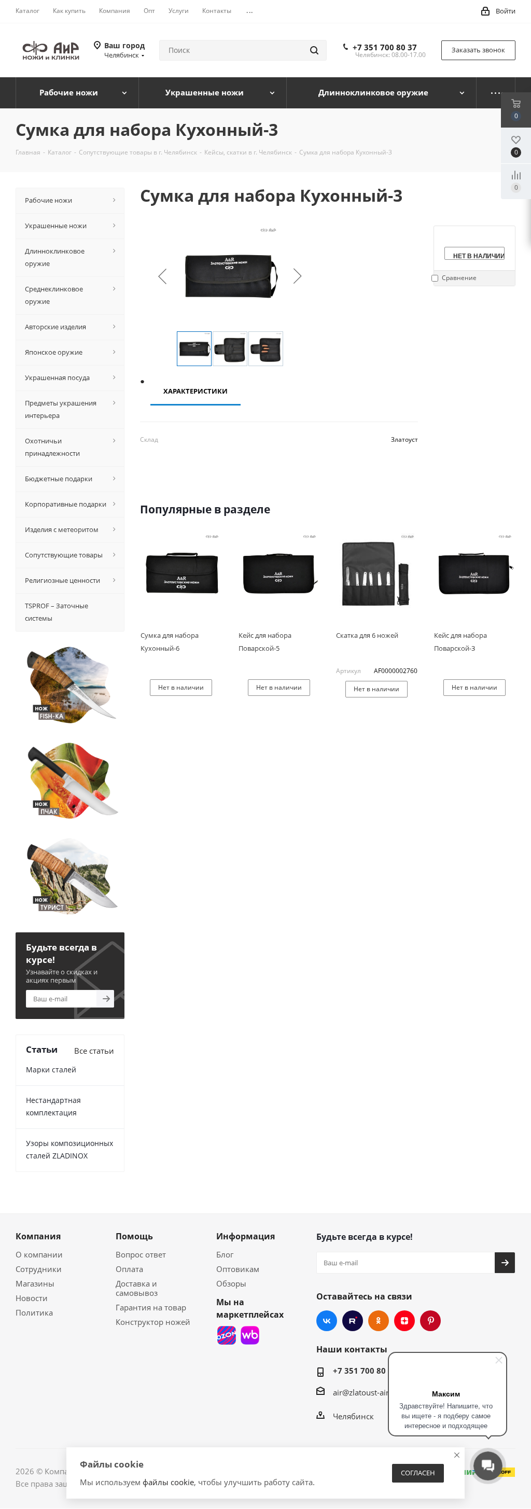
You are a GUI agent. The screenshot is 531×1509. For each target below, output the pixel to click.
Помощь (134, 1236)
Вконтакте (326, 1320)
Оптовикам (237, 1269)
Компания (38, 1236)
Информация (245, 1236)
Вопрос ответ (141, 1254)
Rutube (352, 1320)
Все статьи (94, 1050)
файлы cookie (168, 1482)
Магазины (35, 1283)
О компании (39, 1254)
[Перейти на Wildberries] (250, 1335)
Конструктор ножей (153, 1322)
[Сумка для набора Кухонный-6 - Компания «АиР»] (181, 573)
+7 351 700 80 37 (385, 47)
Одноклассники (378, 1320)
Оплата (129, 1269)
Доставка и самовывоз (137, 1288)
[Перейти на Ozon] (226, 1335)
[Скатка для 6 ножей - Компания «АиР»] (376, 573)
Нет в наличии (479, 255)
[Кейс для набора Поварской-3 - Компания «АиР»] (474, 573)
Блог (224, 1254)
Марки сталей (51, 1069)
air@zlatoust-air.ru (366, 1392)
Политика (34, 1312)
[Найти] (314, 50)
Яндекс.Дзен (404, 1320)
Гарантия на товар (151, 1307)
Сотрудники (39, 1269)
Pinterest (430, 1320)
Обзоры (231, 1283)
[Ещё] (496, 92)
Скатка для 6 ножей (367, 635)
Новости (32, 1298)
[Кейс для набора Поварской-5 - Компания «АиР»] (279, 573)
